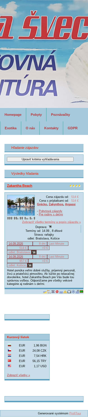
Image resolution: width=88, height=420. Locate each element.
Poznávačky (60, 114)
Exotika (10, 128)
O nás (30, 128)
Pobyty (36, 114)
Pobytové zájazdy (50, 211)
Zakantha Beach (19, 186)
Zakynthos (56, 204)
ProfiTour (75, 413)
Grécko (42, 204)
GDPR (73, 128)
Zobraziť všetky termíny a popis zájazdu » (51, 222)
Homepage (13, 114)
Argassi (70, 204)
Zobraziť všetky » (18, 375)
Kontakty (51, 128)
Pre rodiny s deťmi (51, 214)
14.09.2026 (16, 243)
